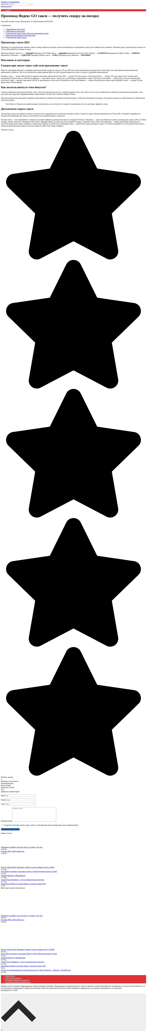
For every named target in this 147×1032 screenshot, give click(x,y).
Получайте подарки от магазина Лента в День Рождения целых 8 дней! (29, 871)
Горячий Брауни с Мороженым (13, 876)
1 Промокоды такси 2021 (15, 29)
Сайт (3, 804)
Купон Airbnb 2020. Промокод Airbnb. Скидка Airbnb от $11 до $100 (27, 867)
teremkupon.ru (6, 6)
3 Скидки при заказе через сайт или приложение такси (27, 33)
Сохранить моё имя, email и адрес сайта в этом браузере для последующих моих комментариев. (41, 825)
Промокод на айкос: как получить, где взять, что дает (21, 847)
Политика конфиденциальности (18, 982)
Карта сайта (10, 976)
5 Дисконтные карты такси (16, 37)
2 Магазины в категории (15, 31)
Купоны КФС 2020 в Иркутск (12, 851)
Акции (8, 10)
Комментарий (6, 821)
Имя (2, 796)
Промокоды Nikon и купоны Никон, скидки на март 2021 (23, 884)
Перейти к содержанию (10, 2)
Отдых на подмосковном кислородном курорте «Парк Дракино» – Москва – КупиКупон (36, 970)
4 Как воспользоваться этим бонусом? (20, 35)
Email (3, 800)
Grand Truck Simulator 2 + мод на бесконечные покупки (22, 880)
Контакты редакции (13, 978)
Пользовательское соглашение (17, 980)
